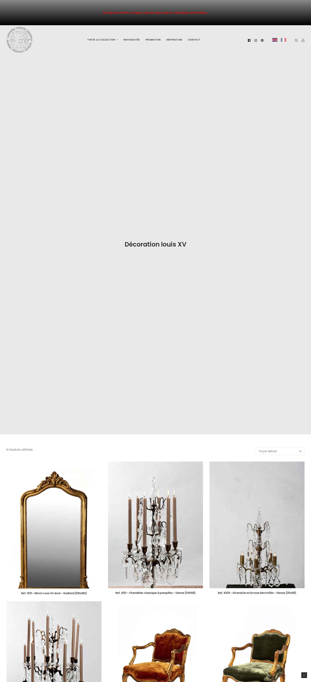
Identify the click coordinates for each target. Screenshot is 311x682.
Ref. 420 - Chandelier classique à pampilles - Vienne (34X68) (156, 593)
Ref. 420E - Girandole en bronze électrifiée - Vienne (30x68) (257, 593)
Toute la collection (101, 39)
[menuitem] (102, 40)
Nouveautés (132, 39)
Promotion (153, 39)
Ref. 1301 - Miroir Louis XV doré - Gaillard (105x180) (54, 593)
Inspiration (174, 39)
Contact (194, 39)
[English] (275, 40)
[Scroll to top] (304, 675)
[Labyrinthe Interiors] (19, 40)
